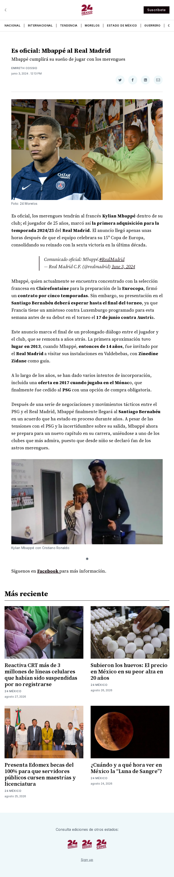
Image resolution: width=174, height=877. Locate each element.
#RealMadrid (111, 260)
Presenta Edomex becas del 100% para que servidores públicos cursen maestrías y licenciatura (40, 775)
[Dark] (6, 10)
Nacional (13, 25)
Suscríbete (156, 10)
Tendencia (68, 25)
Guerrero (152, 25)
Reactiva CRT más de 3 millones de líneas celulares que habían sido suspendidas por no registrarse (41, 675)
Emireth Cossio (24, 68)
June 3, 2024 (123, 267)
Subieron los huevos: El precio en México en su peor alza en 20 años (129, 672)
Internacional (40, 25)
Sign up (87, 860)
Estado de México (122, 25)
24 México (13, 691)
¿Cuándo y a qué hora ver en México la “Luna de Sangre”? (126, 768)
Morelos (92, 25)
